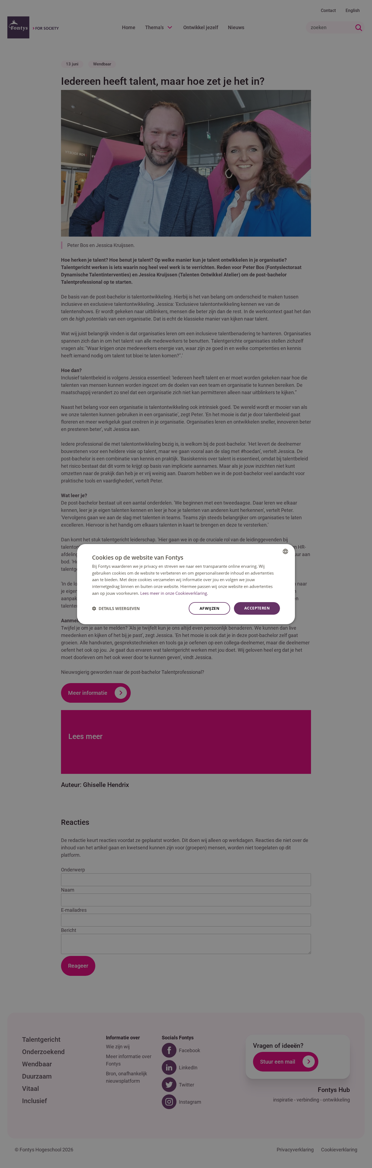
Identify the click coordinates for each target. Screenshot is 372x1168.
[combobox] (285, 551)
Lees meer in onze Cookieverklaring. (174, 593)
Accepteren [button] (257, 608)
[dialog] (186, 584)
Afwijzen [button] (209, 608)
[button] (116, 608)
